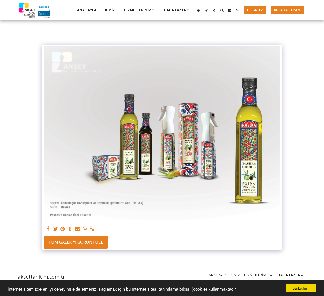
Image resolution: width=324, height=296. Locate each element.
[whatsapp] (84, 229)
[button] (139, 10)
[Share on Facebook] (48, 229)
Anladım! (301, 288)
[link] (92, 229)
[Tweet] (55, 229)
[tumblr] (70, 229)
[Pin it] (63, 229)
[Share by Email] (77, 229)
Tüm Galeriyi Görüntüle (75, 242)
